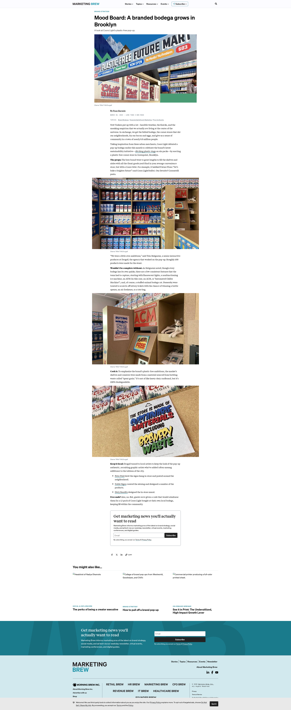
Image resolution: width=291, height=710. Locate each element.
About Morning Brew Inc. (83, 689)
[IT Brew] (143, 691)
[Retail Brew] (115, 684)
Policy (130, 705)
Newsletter (212, 661)
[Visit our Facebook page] (212, 672)
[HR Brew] (134, 684)
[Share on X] (116, 554)
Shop (75, 696)
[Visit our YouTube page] (216, 672)
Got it (214, 703)
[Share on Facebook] (112, 554)
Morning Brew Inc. (206, 684)
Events (164, 4)
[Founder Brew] (146, 698)
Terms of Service (197, 694)
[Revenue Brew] (123, 691)
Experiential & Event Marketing (141, 120)
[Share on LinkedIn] (121, 554)
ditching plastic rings (145, 151)
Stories (128, 4)
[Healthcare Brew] (166, 691)
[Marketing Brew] (156, 684)
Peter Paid (119, 475)
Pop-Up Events (158, 120)
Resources (151, 4)
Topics (139, 4)
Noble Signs (120, 483)
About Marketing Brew (207, 667)
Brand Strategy (123, 120)
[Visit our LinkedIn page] (207, 672)
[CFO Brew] (179, 684)
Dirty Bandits (121, 492)
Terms (119, 705)
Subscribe (171, 535)
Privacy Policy (155, 702)
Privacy (194, 691)
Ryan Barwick (119, 110)
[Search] (216, 4)
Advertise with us (80, 692)
